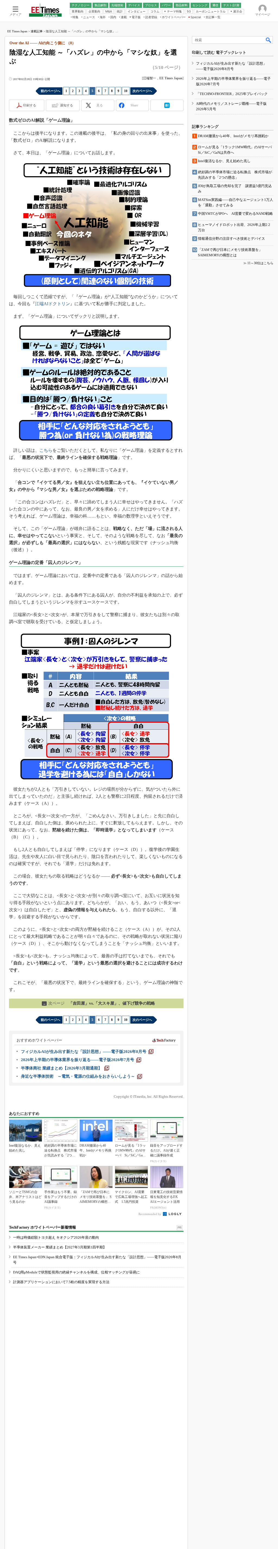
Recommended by (150, 1214)
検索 (269, 40)
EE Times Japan (17, 31)
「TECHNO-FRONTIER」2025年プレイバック (232, 94)
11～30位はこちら (260, 263)
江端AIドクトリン (52, 303)
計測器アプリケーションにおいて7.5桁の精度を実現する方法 (61, 1282)
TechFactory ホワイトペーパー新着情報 (42, 1227)
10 (125, 91)
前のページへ (50, 91)
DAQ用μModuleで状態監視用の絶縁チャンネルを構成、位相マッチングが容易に (76, 1272)
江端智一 (149, 78)
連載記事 (37, 31)
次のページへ (142, 91)
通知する (66, 105)
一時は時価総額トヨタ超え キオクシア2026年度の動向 (56, 1237)
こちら (45, 450)
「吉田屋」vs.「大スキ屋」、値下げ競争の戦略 (99, 1003)
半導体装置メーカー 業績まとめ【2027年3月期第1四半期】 (59, 1247)
